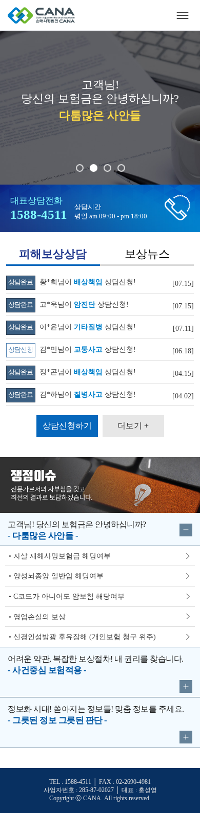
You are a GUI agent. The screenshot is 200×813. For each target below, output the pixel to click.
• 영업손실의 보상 (37, 617)
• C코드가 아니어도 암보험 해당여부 (67, 596)
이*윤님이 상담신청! (72, 327)
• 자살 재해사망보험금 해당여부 (60, 556)
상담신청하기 (67, 425)
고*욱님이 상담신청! (68, 304)
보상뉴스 (147, 253)
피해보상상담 (53, 253)
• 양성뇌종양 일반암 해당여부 (56, 576)
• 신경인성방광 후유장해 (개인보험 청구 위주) (82, 637)
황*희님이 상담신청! (72, 282)
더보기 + (133, 425)
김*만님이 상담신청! (72, 349)
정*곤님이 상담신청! (72, 372)
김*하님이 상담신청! (72, 394)
